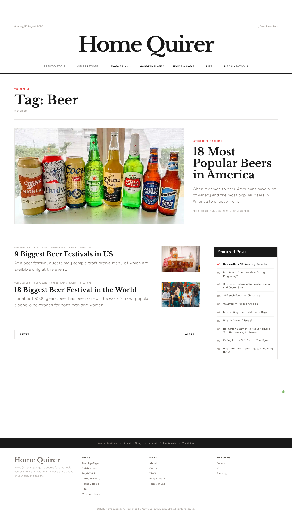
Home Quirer (37, 460)
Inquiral (153, 443)
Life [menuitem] (209, 66)
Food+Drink (200, 211)
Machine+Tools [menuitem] (236, 66)
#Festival (86, 247)
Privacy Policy (157, 478)
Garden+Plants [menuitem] (152, 66)
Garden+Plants (91, 478)
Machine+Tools (91, 494)
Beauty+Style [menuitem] (54, 66)
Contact (154, 468)
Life (84, 489)
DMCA (153, 473)
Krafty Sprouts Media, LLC (157, 508)
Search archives (269, 26)
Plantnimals (169, 443)
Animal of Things (133, 443)
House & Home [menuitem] (183, 66)
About (153, 463)
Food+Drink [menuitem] (119, 66)
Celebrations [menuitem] (88, 66)
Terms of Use (157, 483)
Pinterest (223, 473)
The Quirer (188, 443)
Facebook (223, 463)
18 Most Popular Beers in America (232, 163)
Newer (25, 334)
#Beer (72, 247)
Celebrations (22, 247)
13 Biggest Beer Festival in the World (75, 290)
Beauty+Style (90, 463)
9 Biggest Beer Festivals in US (63, 254)
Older (190, 334)
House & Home (90, 483)
